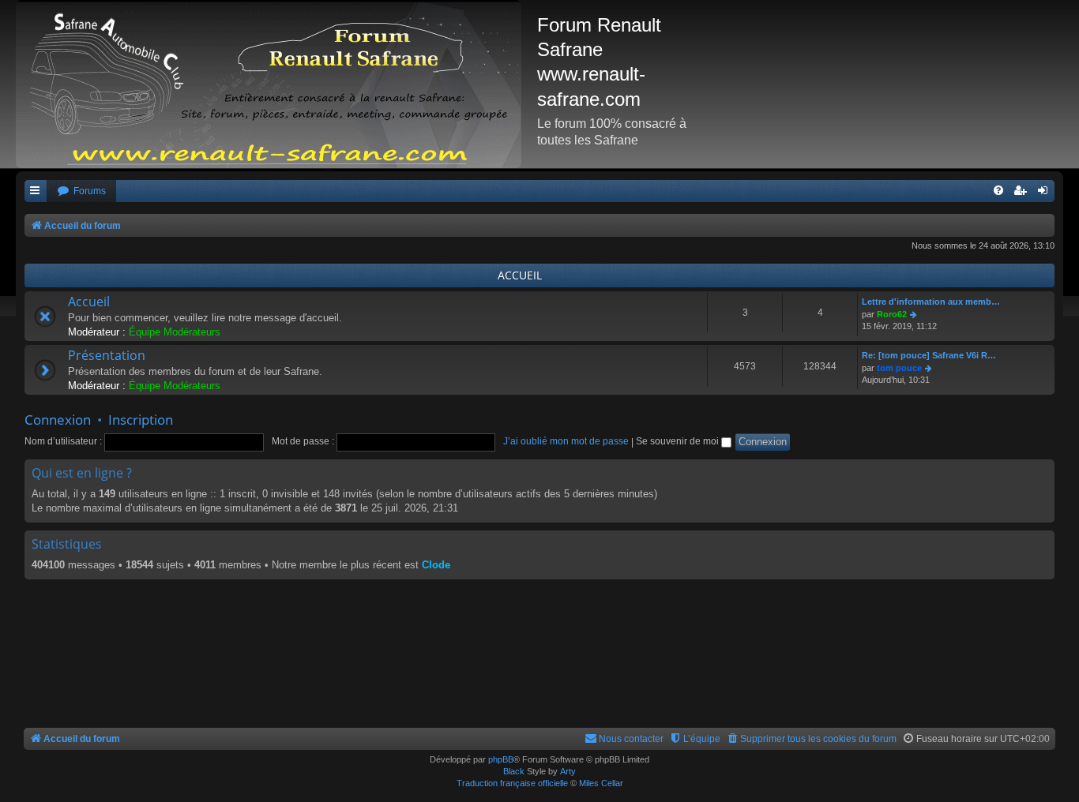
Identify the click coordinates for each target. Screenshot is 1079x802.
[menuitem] (81, 191)
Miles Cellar (601, 783)
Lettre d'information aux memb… (931, 301)
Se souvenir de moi (678, 441)
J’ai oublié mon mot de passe (566, 441)
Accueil (89, 301)
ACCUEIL (520, 275)
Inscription (140, 419)
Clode (436, 565)
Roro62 (892, 314)
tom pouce (899, 368)
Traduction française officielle (512, 783)
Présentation (106, 355)
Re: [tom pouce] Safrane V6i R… (929, 355)
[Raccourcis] (35, 191)
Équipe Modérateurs (174, 332)
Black (513, 771)
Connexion (57, 419)
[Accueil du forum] (276, 84)
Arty (568, 771)
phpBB (500, 759)
